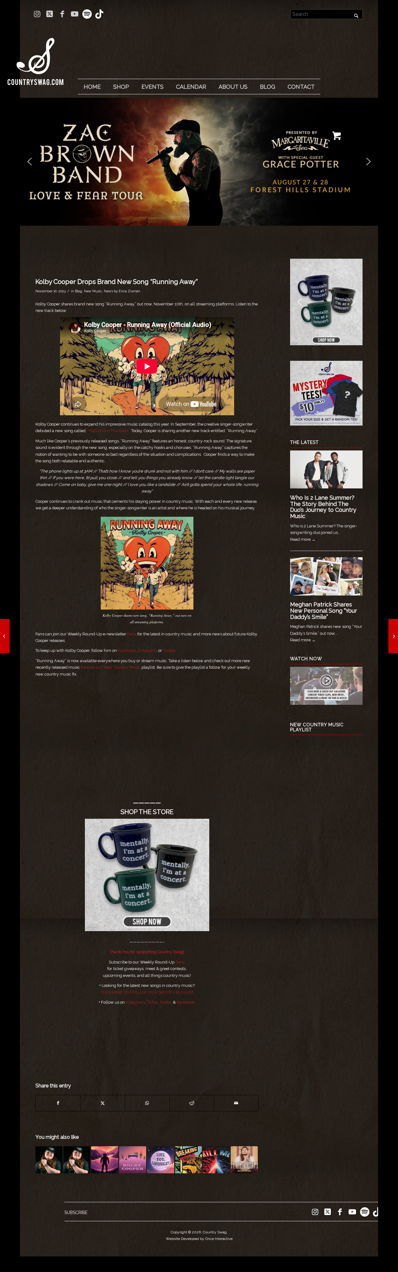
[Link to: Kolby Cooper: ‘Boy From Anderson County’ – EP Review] (48, 1159)
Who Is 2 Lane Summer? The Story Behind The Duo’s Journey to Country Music (323, 506)
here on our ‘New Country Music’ (111, 667)
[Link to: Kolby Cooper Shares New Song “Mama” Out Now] (244, 1159)
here (131, 634)
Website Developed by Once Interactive (199, 1239)
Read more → (303, 539)
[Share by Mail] (236, 1103)
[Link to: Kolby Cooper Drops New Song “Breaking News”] (188, 1159)
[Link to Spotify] (86, 14)
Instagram (146, 650)
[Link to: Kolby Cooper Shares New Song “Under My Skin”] (132, 1159)
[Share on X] (103, 1103)
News (108, 291)
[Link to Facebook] (62, 14)
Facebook (127, 650)
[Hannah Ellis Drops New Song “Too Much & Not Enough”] (5, 636)
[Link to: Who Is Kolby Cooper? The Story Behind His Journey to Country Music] (76, 1159)
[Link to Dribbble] (99, 14)
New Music (93, 291)
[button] (199, 162)
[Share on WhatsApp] (147, 1103)
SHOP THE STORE (147, 812)
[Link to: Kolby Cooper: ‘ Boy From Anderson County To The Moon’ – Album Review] (104, 1159)
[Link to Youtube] (74, 14)
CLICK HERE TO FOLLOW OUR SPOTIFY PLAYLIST (147, 992)
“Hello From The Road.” (108, 430)
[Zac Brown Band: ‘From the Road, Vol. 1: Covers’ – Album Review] (393, 636)
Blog (78, 291)
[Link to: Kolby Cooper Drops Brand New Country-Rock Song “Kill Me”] (216, 1159)
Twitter (169, 650)
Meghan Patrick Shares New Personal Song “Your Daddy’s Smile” (323, 610)
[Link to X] (49, 14)
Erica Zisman (129, 291)
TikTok (152, 1002)
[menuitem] (92, 87)
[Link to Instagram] (37, 14)
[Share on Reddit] (192, 1103)
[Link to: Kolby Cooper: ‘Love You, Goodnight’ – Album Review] (160, 1159)
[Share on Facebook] (58, 1103)
